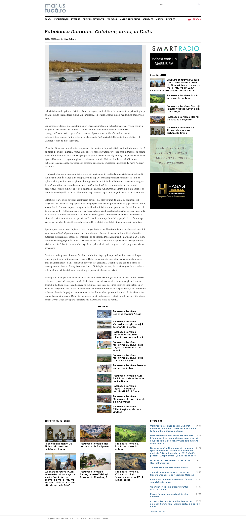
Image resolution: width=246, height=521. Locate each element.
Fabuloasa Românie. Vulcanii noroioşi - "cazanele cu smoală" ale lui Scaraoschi (129, 475)
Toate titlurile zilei (157, 511)
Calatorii (65, 421)
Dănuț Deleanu (69, 39)
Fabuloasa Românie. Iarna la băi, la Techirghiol (129, 366)
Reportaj (171, 19)
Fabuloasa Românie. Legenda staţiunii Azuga (127, 312)
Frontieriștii (61, 19)
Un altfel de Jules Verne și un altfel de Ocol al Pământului (170, 461)
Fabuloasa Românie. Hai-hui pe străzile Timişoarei (183, 118)
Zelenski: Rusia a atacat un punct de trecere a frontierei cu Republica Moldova (172, 473)
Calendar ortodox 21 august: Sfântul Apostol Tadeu (169, 488)
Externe (75, 19)
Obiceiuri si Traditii (93, 19)
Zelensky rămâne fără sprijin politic (169, 467)
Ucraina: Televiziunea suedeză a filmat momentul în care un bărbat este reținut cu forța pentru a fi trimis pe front (173, 428)
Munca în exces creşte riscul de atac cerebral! (169, 495)
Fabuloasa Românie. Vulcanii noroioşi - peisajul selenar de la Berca (128, 324)
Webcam (197, 19)
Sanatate (148, 19)
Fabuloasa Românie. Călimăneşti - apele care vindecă (127, 409)
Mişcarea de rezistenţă (71, 8)
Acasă (48, 19)
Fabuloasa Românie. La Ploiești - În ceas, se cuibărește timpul (180, 130)
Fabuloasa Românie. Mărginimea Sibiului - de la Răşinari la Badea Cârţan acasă (128, 346)
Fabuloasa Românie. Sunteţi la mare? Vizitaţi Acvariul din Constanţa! (183, 109)
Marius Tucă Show (130, 19)
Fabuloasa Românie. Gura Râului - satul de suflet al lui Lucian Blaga (128, 378)
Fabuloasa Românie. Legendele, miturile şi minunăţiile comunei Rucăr (128, 335)
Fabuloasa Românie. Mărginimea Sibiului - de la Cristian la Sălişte (128, 358)
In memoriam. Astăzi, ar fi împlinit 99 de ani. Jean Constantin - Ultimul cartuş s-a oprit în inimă (175, 504)
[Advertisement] (69, 323)
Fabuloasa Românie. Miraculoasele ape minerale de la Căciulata (129, 399)
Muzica (159, 19)
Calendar (111, 19)
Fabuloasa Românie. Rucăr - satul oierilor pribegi (183, 97)
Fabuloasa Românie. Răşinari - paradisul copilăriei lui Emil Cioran (126, 389)
